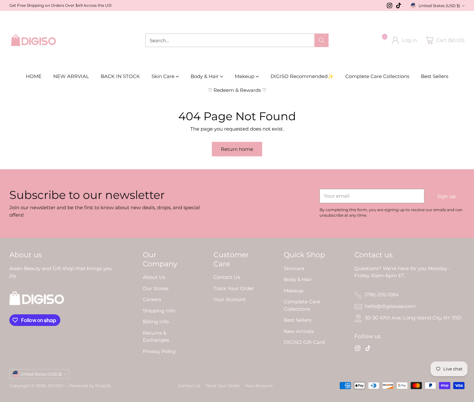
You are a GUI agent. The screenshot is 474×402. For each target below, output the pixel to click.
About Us (154, 277)
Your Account (229, 299)
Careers (152, 299)
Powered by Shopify (90, 385)
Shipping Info (159, 311)
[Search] (321, 40)
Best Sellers (297, 320)
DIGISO (55, 385)
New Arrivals (299, 331)
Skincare (294, 268)
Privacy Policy (159, 351)
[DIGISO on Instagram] (389, 6)
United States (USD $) (439, 5)
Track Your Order (233, 288)
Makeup (293, 291)
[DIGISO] (33, 40)
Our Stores (155, 288)
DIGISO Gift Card (304, 342)
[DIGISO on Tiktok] (398, 6)
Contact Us (226, 277)
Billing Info (156, 322)
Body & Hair (298, 279)
